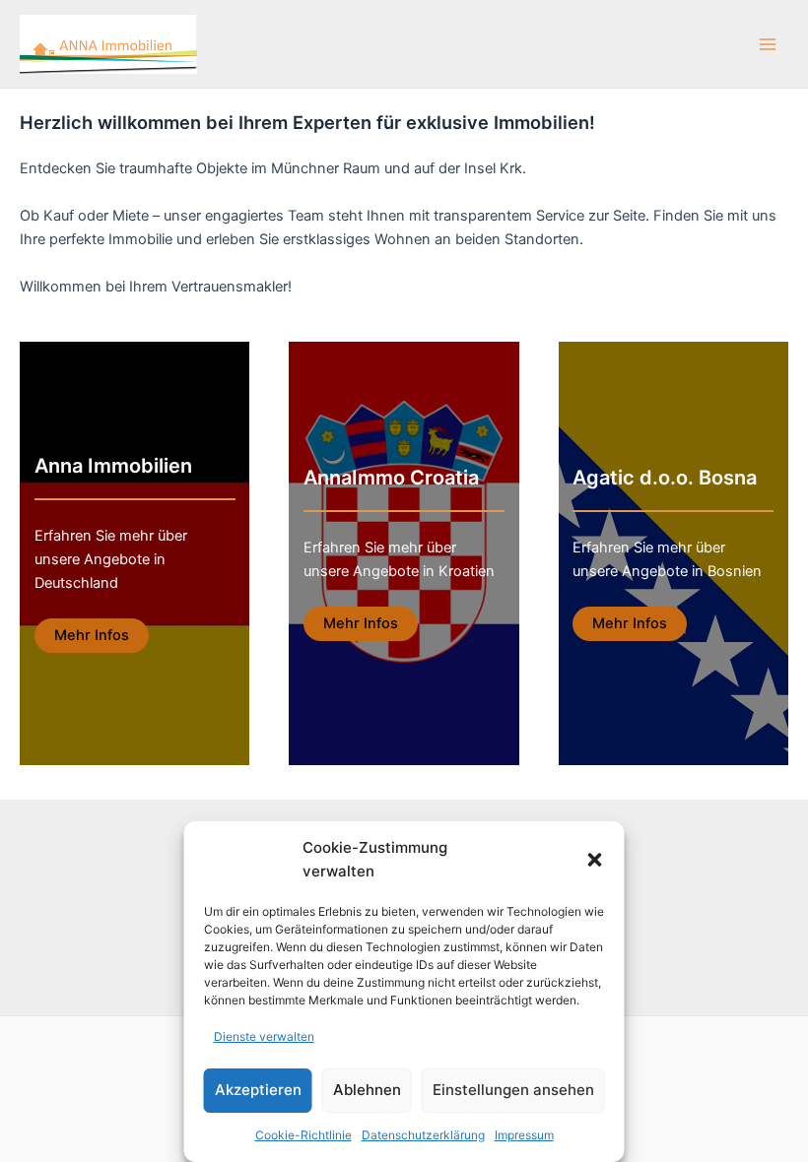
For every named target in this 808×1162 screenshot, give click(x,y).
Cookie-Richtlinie (303, 1135)
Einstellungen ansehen (513, 1089)
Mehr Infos (91, 635)
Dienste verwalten (264, 1036)
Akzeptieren (258, 1089)
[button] (595, 860)
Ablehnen (367, 1089)
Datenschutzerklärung (423, 1135)
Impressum (524, 1135)
